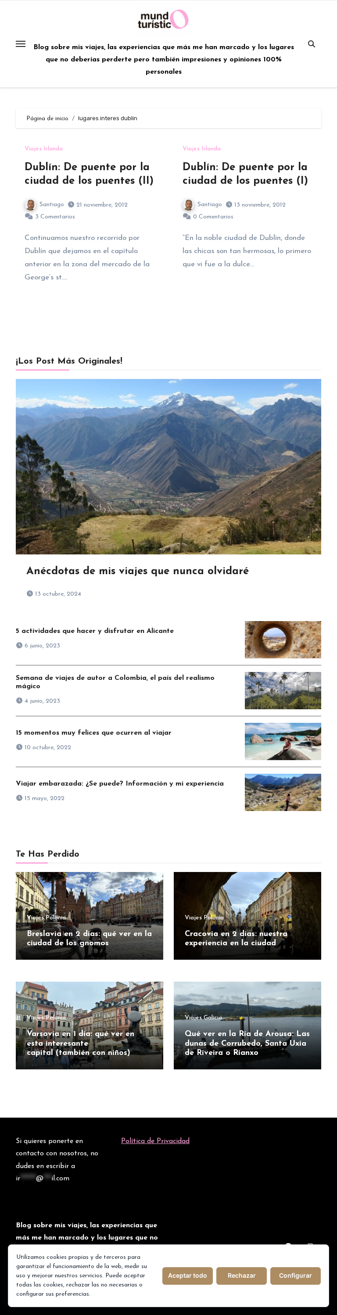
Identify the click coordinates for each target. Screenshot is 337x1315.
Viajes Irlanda (44, 149)
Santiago (51, 204)
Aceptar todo (187, 1275)
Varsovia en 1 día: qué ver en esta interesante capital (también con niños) (80, 1043)
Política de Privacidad (155, 1141)
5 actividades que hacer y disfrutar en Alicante (95, 631)
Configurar (295, 1275)
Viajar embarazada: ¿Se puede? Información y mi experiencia (120, 783)
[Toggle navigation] (20, 44)
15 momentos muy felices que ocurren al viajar (94, 732)
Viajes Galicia (203, 1018)
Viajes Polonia (46, 918)
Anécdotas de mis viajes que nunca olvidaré (137, 571)
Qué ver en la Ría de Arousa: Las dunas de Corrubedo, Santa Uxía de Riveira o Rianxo (247, 1043)
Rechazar (242, 1275)
